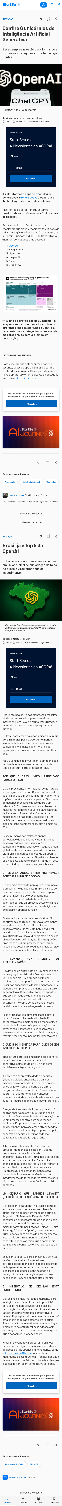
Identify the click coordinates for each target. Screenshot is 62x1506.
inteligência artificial (31, 482)
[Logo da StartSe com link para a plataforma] (11, 5)
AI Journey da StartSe (18, 1353)
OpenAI (13, 245)
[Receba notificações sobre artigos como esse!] (41, 19)
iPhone (32, 378)
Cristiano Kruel (10, 117)
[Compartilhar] (56, 18)
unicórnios (51, 482)
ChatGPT (34, 1464)
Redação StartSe (12, 638)
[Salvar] (48, 19)
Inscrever (31, 178)
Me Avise (32, 403)
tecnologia (10, 482)
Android (21, 378)
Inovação (8, 19)
